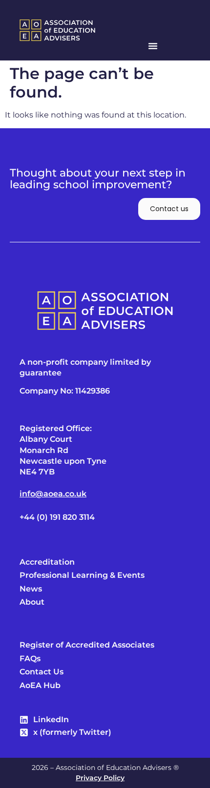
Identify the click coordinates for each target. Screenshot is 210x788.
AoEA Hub (40, 685)
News (31, 589)
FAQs (30, 658)
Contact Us (41, 672)
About (32, 602)
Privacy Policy (100, 777)
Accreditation (47, 562)
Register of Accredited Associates (87, 645)
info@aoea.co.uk (53, 493)
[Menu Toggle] (153, 46)
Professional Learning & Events (82, 575)
